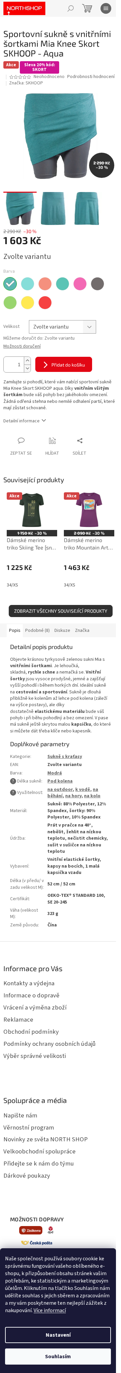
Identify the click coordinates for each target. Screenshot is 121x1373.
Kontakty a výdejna (28, 983)
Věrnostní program (28, 1127)
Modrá (54, 773)
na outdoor (60, 789)
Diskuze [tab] (62, 630)
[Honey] (27, 302)
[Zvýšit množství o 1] (27, 361)
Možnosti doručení (22, 346)
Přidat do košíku (68, 365)
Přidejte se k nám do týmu (38, 1163)
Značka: (26, 83)
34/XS (12, 585)
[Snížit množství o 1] (27, 368)
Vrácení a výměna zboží (35, 1007)
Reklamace (18, 1019)
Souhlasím (58, 1356)
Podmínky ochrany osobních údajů (49, 1043)
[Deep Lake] (62, 283)
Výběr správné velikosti (34, 1056)
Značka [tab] (82, 630)
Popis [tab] (15, 630)
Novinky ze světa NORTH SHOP (45, 1139)
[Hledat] (70, 8)
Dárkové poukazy (26, 1175)
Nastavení (58, 1335)
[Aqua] (10, 283)
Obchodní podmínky (31, 1031)
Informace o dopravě (31, 995)
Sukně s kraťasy (64, 756)
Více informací (50, 1310)
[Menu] (106, 8)
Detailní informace (21, 421)
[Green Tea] (10, 302)
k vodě (82, 789)
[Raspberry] (45, 302)
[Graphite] (97, 283)
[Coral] (45, 283)
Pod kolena (60, 781)
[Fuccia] (80, 283)
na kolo (92, 796)
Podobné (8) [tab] (37, 630)
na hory (73, 796)
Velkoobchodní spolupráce (39, 1151)
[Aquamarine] (27, 283)
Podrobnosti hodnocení (91, 77)
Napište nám (20, 1115)
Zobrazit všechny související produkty (60, 611)
